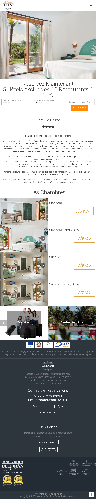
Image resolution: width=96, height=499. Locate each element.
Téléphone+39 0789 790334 (48, 396)
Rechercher (79, 107)
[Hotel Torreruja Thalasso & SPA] (74, 471)
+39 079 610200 (48, 412)
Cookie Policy (55, 493)
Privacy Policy (40, 493)
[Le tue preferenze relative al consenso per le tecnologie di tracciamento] (91, 494)
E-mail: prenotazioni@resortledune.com (48, 399)
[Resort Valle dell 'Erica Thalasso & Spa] (86, 463)
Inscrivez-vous (48, 442)
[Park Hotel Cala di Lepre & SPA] (86, 471)
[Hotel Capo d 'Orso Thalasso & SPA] (74, 463)
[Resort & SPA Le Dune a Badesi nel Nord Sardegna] (48, 366)
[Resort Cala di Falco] (61, 471)
